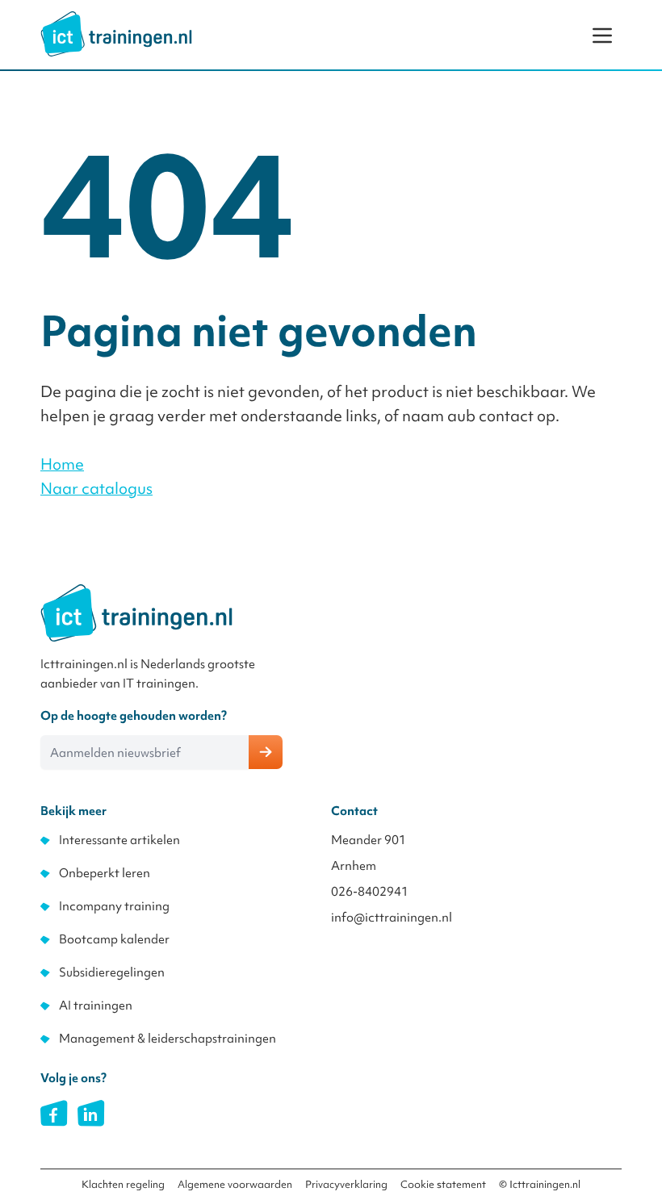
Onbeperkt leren (104, 873)
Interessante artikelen (119, 840)
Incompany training (114, 906)
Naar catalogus (96, 488)
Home (62, 464)
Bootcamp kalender (114, 939)
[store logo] (116, 33)
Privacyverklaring (346, 1184)
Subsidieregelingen (112, 972)
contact (506, 415)
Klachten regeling (123, 1184)
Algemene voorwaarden (235, 1184)
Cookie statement (443, 1184)
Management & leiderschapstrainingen (167, 1039)
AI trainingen (95, 1005)
